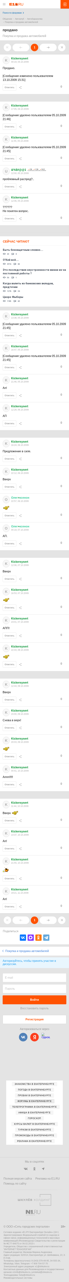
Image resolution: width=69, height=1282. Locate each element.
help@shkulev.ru (27, 1275)
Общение (7, 19)
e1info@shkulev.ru (21, 1272)
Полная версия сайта (18, 1178)
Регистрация (34, 1019)
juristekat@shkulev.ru (41, 1272)
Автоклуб (19, 19)
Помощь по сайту (15, 1183)
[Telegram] (46, 938)
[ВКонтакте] (23, 938)
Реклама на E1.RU (47, 1178)
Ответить (9, 87)
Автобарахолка (34, 19)
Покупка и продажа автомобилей (21, 22)
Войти (34, 999)
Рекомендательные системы (18, 1278)
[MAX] (31, 938)
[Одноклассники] (38, 938)
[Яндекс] (34, 1037)
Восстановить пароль (34, 1008)
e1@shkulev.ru (42, 1266)
